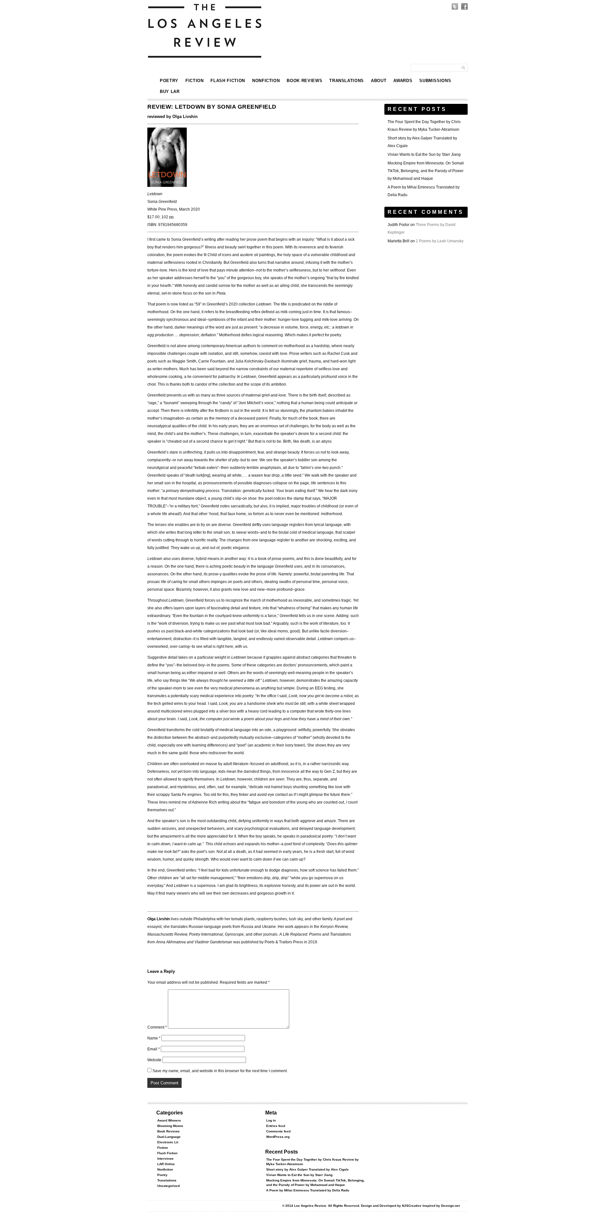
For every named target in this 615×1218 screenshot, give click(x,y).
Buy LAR (170, 91)
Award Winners (169, 1120)
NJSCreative (412, 1205)
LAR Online (166, 1164)
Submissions (435, 80)
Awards (402, 80)
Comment (157, 1027)
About (378, 80)
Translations (346, 80)
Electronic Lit (167, 1142)
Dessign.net (450, 1205)
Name (153, 1038)
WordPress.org (278, 1137)
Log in (271, 1120)
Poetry (169, 80)
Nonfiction (266, 80)
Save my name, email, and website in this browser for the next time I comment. (220, 1071)
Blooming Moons (170, 1126)
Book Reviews (304, 80)
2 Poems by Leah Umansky (439, 241)
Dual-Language (169, 1137)
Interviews (165, 1158)
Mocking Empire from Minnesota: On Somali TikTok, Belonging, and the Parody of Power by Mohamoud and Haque (426, 171)
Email (153, 1049)
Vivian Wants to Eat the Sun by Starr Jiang (424, 154)
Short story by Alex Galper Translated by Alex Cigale (307, 1169)
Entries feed (275, 1126)
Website (154, 1060)
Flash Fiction (227, 80)
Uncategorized (168, 1186)
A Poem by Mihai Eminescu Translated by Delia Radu (307, 1190)
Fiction (194, 80)
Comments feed (278, 1131)
